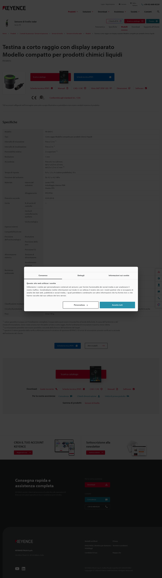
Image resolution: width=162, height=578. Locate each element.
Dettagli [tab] (81, 275)
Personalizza (79, 305)
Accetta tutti (117, 305)
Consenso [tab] (43, 275)
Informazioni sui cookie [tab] (119, 275)
